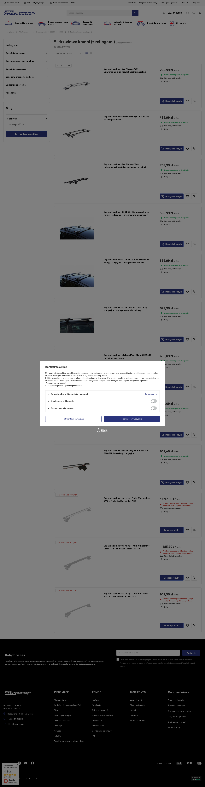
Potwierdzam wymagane (73, 418)
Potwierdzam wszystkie (132, 418)
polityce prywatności (73, 386)
